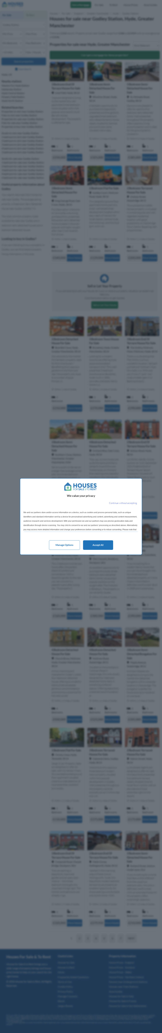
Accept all (98, 545)
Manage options (64, 545)
